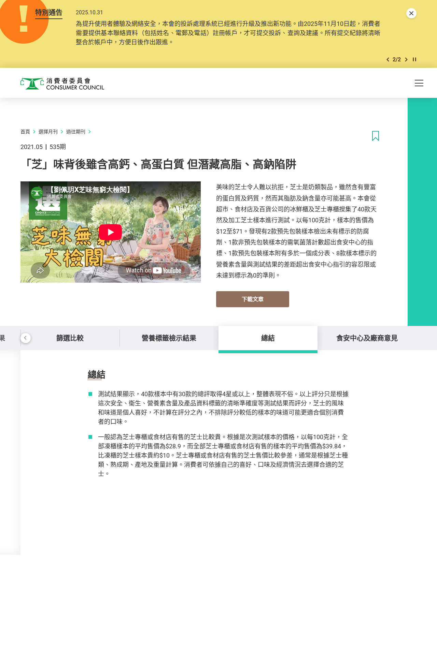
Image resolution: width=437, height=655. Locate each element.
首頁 (25, 131)
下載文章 (253, 299)
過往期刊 (75, 131)
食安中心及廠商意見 (367, 338)
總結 (268, 338)
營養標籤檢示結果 (169, 338)
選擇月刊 (48, 131)
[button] (388, 59)
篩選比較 (70, 338)
